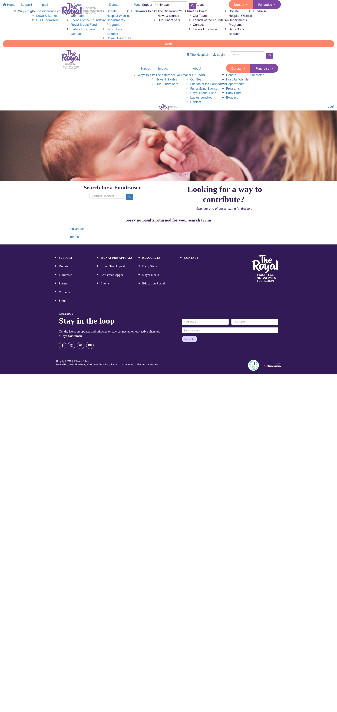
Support (147, 4)
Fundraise (265, 4)
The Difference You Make (175, 11)
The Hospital (198, 54)
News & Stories (168, 15)
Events (105, 283)
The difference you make (173, 74)
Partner (64, 283)
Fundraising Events (203, 88)
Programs (235, 24)
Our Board (200, 11)
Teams (74, 236)
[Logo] (81, 9)
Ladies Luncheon (205, 29)
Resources (151, 257)
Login (169, 43)
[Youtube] (90, 345)
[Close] (336, 107)
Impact (165, 4)
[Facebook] (62, 345)
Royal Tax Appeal (113, 266)
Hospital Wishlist (240, 15)
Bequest (234, 33)
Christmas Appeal (113, 275)
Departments (238, 20)
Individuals (77, 228)
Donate (239, 4)
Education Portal (153, 283)
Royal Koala (150, 275)
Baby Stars (236, 29)
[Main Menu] (0, 107)
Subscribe (189, 339)
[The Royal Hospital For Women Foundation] (265, 268)
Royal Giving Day (119, 38)
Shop (62, 300)
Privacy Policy (81, 361)
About (200, 4)
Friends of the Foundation (211, 20)
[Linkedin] (80, 345)
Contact (198, 24)
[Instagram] (71, 345)
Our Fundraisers (168, 20)
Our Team (200, 15)
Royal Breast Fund (203, 92)
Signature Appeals (117, 257)
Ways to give (148, 11)
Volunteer (65, 292)
